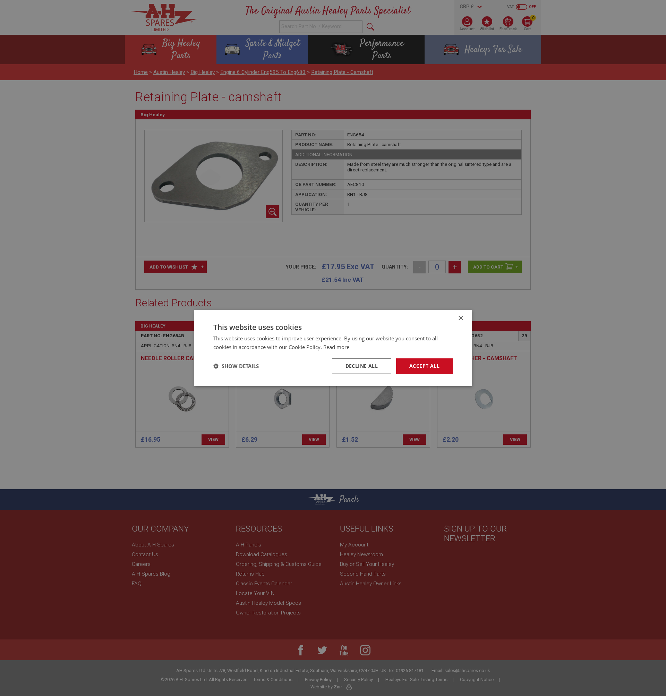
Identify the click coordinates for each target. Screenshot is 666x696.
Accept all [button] (424, 366)
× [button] (460, 318)
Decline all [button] (361, 366)
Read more (336, 346)
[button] (236, 366)
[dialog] (333, 348)
